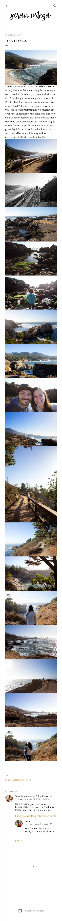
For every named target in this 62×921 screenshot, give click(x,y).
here (7, 98)
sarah (28, 821)
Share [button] (8, 775)
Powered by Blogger (33, 910)
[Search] (55, 5)
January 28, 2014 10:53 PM (39, 824)
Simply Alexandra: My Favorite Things (35, 815)
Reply (18, 841)
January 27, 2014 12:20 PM (36, 799)
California (17, 780)
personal (27, 780)
